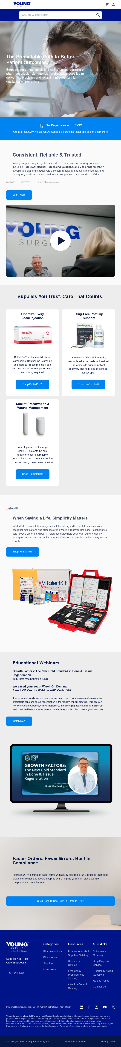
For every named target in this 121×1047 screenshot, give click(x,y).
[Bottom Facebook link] (89, 1007)
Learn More (101, 132)
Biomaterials (50, 957)
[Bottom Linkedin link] (81, 1007)
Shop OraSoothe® (88, 384)
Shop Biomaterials (32, 474)
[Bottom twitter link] (113, 1007)
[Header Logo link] (22, 4)
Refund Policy (101, 981)
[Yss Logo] (23, 948)
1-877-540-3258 (15, 973)
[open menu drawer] (7, 4)
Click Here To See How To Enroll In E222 (60, 901)
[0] (107, 4)
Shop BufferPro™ (33, 384)
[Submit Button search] (99, 15)
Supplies (48, 963)
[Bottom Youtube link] (105, 1007)
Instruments (50, 969)
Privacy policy (108, 1042)
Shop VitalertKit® (22, 552)
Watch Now (19, 721)
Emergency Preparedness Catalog (76, 975)
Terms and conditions (75, 1042)
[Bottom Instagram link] (96, 1007)
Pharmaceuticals (52, 951)
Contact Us (99, 987)
